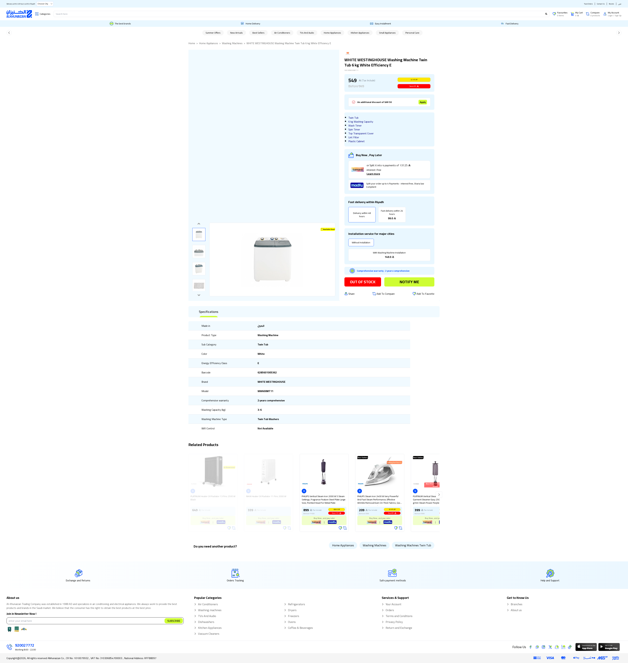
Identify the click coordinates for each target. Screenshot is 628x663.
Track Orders (588, 4)
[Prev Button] (439, 494)
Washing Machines (232, 43)
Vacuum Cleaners (208, 633)
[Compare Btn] (345, 528)
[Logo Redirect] (19, 14)
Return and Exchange (399, 628)
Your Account (393, 604)
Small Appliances (387, 33)
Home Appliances (332, 33)
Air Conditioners (282, 33)
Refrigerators (296, 604)
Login (610, 15)
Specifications (208, 311)
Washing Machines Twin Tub (413, 545)
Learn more (373, 174)
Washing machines (209, 610)
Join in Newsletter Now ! (21, 614)
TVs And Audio (307, 33)
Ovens (292, 622)
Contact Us (601, 4)
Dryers (292, 610)
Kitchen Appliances (360, 33)
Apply (423, 102)
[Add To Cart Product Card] (304, 491)
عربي (619, 4)
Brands (611, 4)
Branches (516, 604)
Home (191, 43)
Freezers (293, 616)
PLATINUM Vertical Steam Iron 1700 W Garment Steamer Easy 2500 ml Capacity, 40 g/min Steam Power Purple (434, 500)
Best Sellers (258, 33)
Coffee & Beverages (300, 628)
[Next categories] (618, 32)
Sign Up (618, 15)
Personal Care (412, 33)
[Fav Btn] (340, 528)
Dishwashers (206, 622)
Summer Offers (213, 33)
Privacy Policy (394, 622)
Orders (390, 610)
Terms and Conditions (399, 616)
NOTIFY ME (409, 282)
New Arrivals (236, 33)
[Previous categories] (9, 32)
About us (516, 610)
